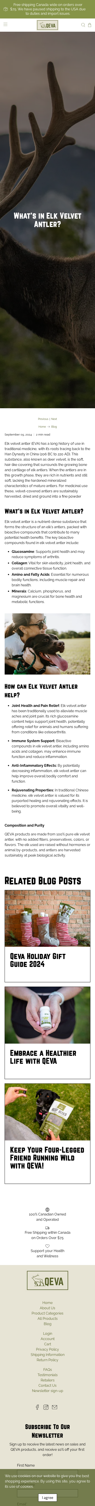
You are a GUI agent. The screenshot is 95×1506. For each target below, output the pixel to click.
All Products (48, 1319)
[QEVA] (47, 25)
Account (48, 1339)
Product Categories (47, 1313)
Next (54, 419)
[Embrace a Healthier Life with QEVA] (47, 1015)
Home (42, 426)
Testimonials (48, 1375)
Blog (54, 426)
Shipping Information (48, 1355)
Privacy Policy (47, 1349)
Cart (47, 1344)
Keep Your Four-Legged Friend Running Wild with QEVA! (47, 1158)
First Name (26, 1465)
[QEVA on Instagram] (47, 1409)
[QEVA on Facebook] (38, 1409)
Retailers (48, 1380)
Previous (43, 419)
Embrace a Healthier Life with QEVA (43, 1057)
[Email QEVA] (55, 1409)
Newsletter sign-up (47, 1391)
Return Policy (47, 1360)
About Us (47, 1308)
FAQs (47, 1370)
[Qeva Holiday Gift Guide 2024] (47, 918)
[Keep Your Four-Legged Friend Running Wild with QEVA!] (47, 1112)
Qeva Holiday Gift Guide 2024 (38, 960)
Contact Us (47, 1385)
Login (47, 1333)
